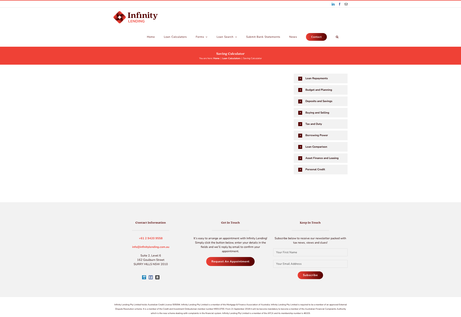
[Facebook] (151, 277)
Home (216, 58)
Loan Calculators (231, 58)
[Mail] (157, 277)
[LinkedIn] (144, 277)
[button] (337, 37)
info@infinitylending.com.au (150, 247)
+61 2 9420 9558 (151, 238)
